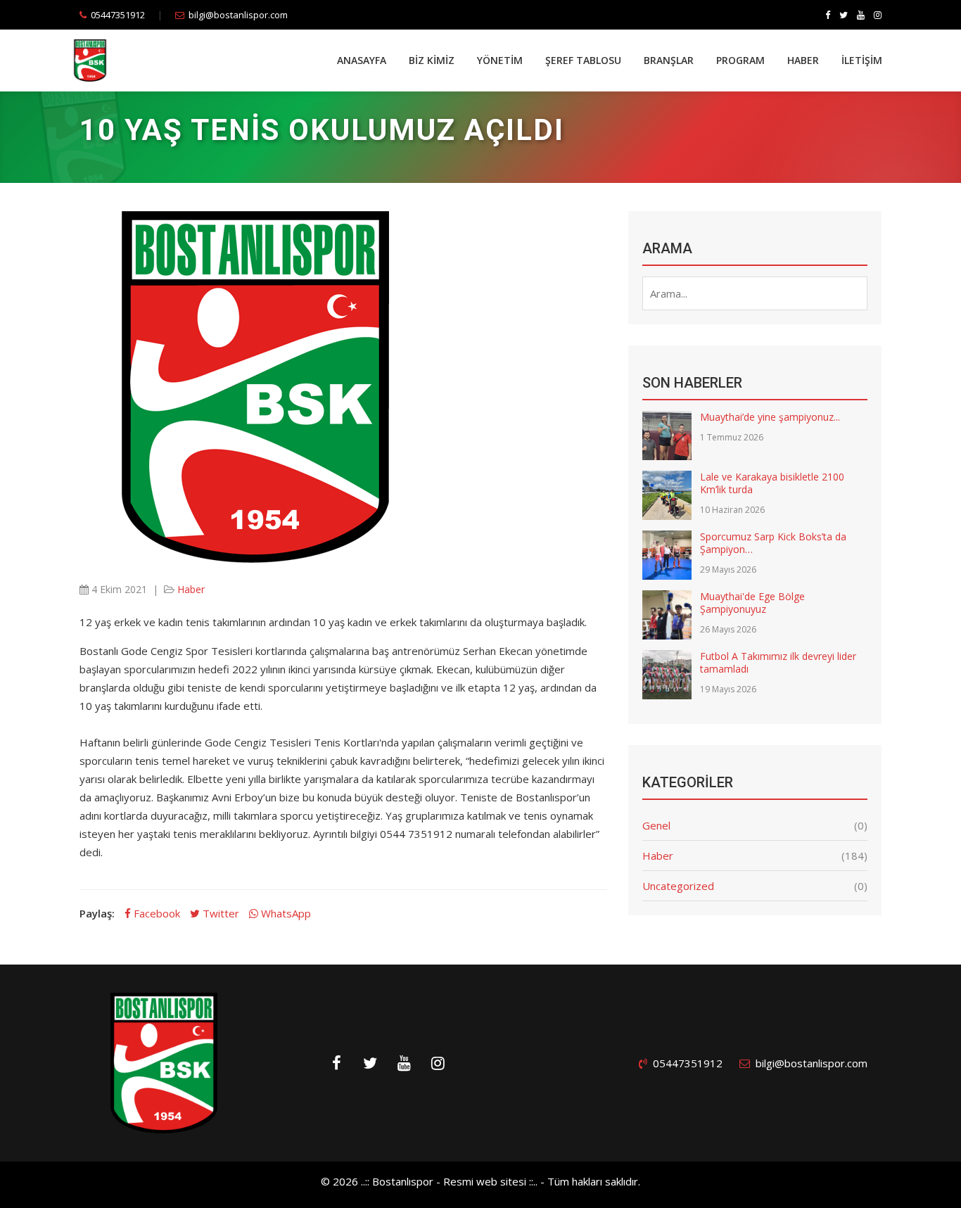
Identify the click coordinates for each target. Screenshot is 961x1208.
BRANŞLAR (669, 60)
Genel (656, 825)
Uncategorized (678, 886)
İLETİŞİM (861, 60)
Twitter (219, 913)
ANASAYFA (361, 60)
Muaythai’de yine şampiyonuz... (770, 417)
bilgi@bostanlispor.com (238, 14)
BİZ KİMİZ (431, 60)
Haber (191, 589)
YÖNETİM (500, 60)
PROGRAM (740, 60)
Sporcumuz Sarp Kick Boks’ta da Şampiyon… (773, 543)
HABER (803, 60)
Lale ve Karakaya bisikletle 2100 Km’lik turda (772, 483)
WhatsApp (284, 913)
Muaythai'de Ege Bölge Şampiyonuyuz (752, 603)
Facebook (155, 913)
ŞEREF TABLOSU (583, 60)
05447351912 (118, 14)
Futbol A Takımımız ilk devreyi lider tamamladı (778, 662)
